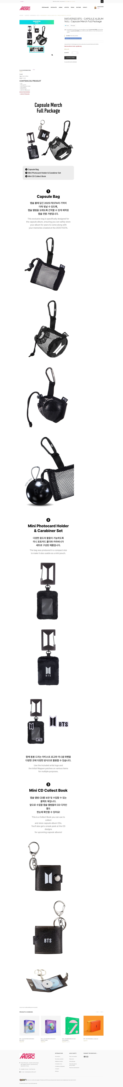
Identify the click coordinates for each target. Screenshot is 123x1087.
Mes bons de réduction (74, 1067)
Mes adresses (72, 1061)
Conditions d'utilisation (60, 1066)
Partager (73, 25)
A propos (57, 1068)
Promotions (57, 1056)
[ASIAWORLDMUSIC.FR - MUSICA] (25, 8)
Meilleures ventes (59, 1061)
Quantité (66, 52)
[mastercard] (87, 1057)
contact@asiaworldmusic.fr (30, 1071)
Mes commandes (73, 1056)
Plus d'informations (25, 70)
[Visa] (85, 1057)
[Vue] (29, 1026)
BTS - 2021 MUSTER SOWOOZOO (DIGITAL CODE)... (48, 1039)
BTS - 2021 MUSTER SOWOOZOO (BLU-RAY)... (27, 1039)
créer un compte (72, 1)
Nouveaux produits (59, 1059)
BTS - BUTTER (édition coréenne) (91, 1038)
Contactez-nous (58, 1063)
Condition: (68, 35)
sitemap (57, 1071)
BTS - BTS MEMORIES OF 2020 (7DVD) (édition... (69, 1039)
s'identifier (66, 1)
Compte (21, 1)
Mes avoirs (71, 1059)
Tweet (67, 25)
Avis (34, 69)
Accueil (21, 15)
